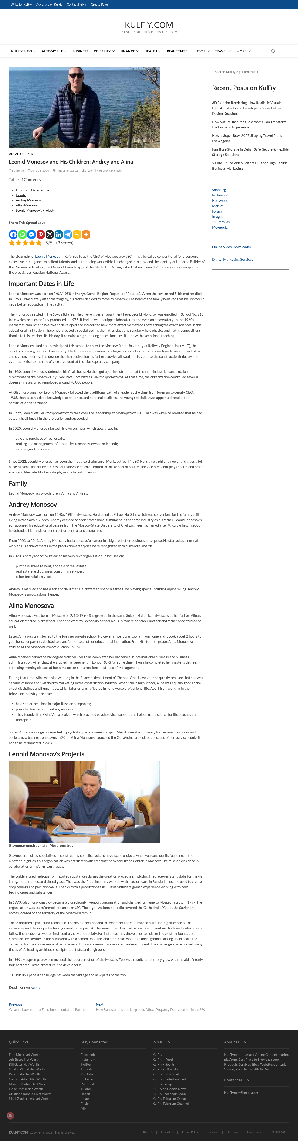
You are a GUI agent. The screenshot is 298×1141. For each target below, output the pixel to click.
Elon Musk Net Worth (24, 1055)
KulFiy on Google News (169, 1089)
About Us (147, 1132)
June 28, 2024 (40, 170)
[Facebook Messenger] (31, 232)
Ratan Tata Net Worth (24, 1074)
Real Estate (177, 51)
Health (150, 51)
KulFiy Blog (21, 51)
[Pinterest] (41, 232)
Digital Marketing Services (232, 259)
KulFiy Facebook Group (169, 1094)
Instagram (88, 1059)
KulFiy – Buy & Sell (166, 1074)
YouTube (87, 1074)
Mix (83, 1108)
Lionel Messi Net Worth (26, 1089)
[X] (50, 232)
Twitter (86, 1064)
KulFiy (35, 987)
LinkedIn (87, 1079)
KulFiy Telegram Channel (170, 1103)
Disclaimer (213, 1132)
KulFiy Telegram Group (169, 1098)
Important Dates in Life (72, 170)
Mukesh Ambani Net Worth (29, 1084)
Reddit (85, 1094)
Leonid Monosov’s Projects (35, 210)
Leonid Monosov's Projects (105, 170)
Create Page (99, 4)
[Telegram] (68, 232)
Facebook (88, 1055)
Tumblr (86, 1089)
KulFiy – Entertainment (169, 1079)
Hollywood (220, 200)
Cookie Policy (255, 1132)
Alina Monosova (27, 205)
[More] (86, 232)
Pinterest (87, 1084)
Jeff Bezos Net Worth (24, 1059)
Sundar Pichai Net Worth (27, 1069)
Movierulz (220, 227)
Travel (221, 51)
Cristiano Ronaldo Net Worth (30, 1094)
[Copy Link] (77, 232)
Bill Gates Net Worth (24, 1064)
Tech (201, 51)
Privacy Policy (190, 1132)
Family (21, 195)
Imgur (85, 1098)
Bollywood (220, 195)
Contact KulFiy (77, 4)
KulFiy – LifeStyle (165, 1069)
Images (217, 216)
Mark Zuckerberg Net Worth (29, 1098)
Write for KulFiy (21, 4)
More (241, 51)
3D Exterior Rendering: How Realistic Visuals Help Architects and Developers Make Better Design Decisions (246, 108)
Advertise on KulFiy (49, 4)
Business (80, 51)
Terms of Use (278, 1131)
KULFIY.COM (149, 25)
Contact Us (167, 1132)
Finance (127, 51)
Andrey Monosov (28, 200)
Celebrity (102, 51)
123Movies (221, 222)
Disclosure (233, 1132)
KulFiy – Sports (163, 1064)
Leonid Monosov (47, 256)
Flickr (85, 1103)
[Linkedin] (59, 232)
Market (218, 206)
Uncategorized (21, 153)
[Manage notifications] (10, 1115)
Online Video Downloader (231, 247)
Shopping (219, 190)
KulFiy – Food (162, 1059)
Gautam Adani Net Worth (27, 1079)
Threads (86, 1069)
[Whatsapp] (22, 232)
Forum (217, 211)
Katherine (18, 170)
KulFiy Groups (162, 1084)
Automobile (52, 51)
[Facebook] (13, 232)
